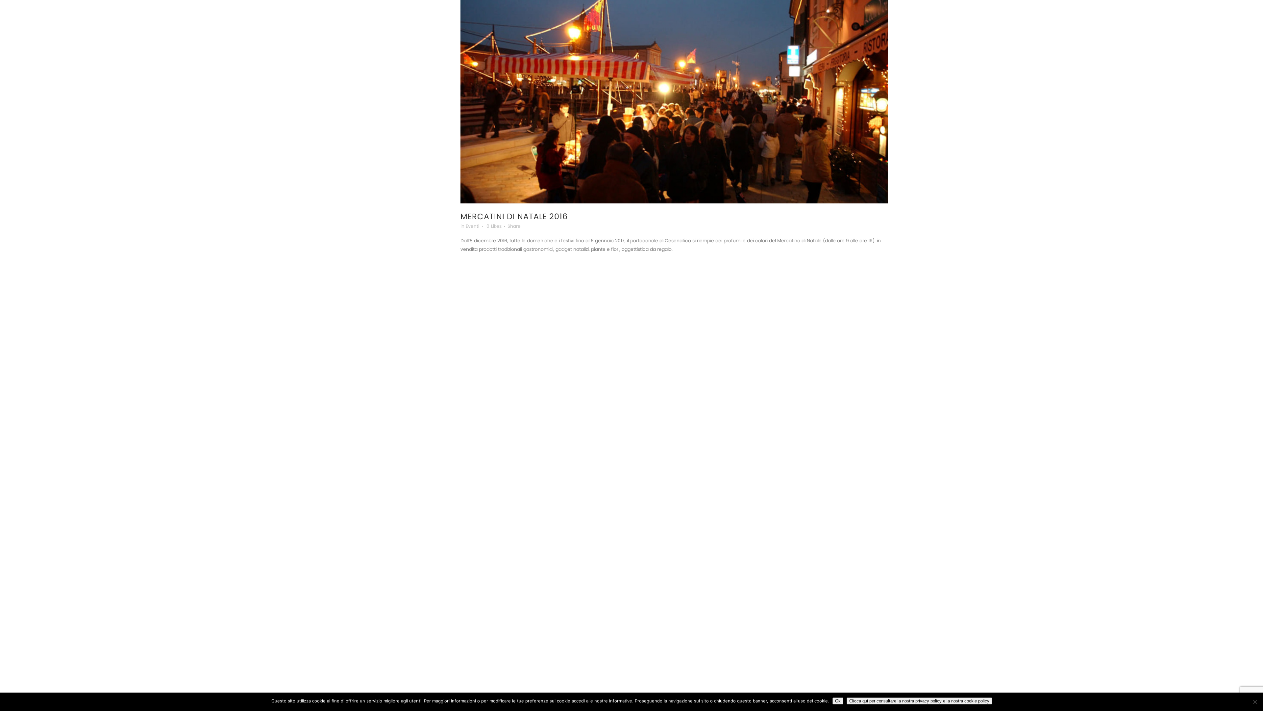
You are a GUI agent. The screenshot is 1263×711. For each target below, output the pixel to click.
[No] (1254, 701)
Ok (838, 700)
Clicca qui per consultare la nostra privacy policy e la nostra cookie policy (919, 700)
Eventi (472, 226)
